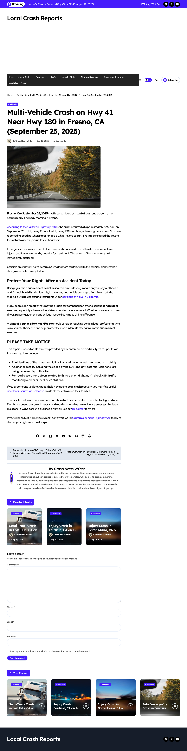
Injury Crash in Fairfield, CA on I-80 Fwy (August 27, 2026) (63, 532)
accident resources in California (26, 391)
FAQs (53, 77)
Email (10, 621)
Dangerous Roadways (114, 77)
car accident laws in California (80, 296)
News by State (23, 77)
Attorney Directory (89, 77)
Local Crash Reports (34, 18)
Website (11, 636)
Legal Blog (13, 83)
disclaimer (78, 409)
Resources (40, 77)
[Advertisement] (93, 52)
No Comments (59, 141)
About (24, 83)
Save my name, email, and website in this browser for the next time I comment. (50, 651)
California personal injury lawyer (91, 418)
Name (11, 607)
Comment (13, 564)
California (12, 104)
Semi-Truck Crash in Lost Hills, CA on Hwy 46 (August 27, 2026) (23, 532)
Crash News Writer (69, 469)
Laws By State (68, 77)
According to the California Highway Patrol (32, 227)
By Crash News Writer (23, 141)
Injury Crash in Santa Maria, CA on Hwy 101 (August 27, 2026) (103, 532)
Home (11, 77)
